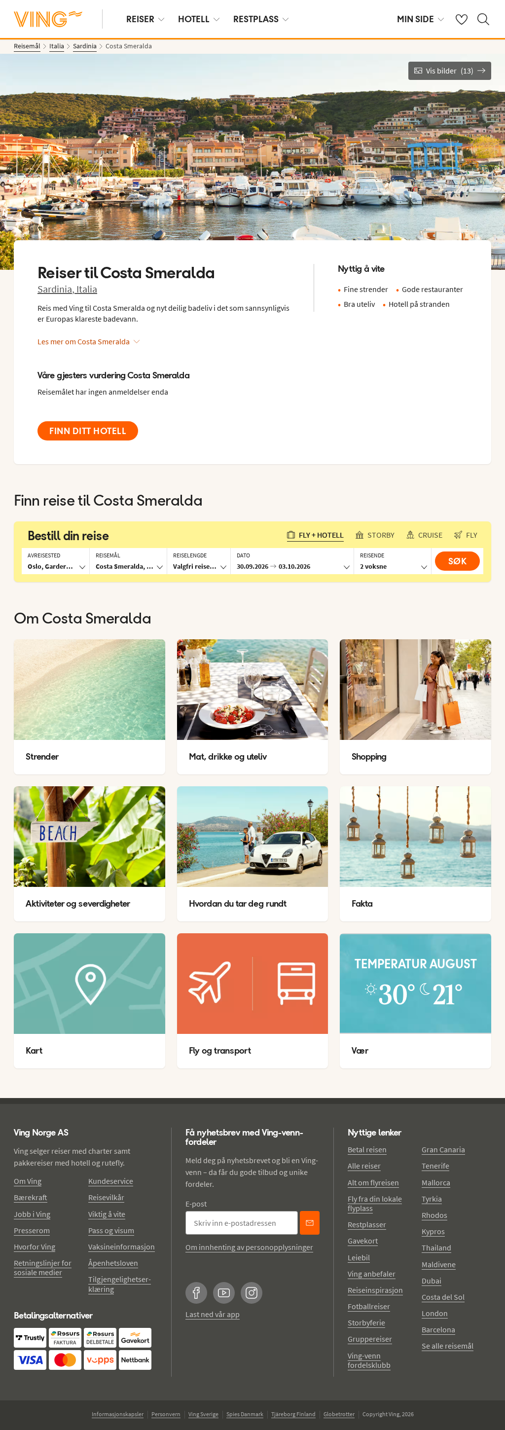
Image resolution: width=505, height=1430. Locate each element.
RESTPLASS (256, 19)
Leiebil (359, 1257)
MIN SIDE (415, 19)
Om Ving (27, 1181)
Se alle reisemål (447, 1346)
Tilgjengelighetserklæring (119, 1283)
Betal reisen (367, 1149)
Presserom (32, 1230)
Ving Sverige (203, 1414)
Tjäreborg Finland (293, 1414)
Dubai (431, 1280)
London (435, 1313)
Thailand (436, 1247)
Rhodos (434, 1215)
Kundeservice (110, 1181)
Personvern (165, 1414)
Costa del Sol (443, 1297)
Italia (86, 289)
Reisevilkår (106, 1197)
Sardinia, (56, 289)
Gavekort (363, 1241)
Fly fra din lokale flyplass (375, 1203)
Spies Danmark (244, 1414)
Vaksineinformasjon (121, 1246)
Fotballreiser (369, 1306)
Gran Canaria (443, 1149)
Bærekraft (30, 1197)
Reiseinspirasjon (375, 1290)
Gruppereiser (370, 1339)
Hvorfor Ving (34, 1246)
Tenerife (435, 1166)
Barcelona (438, 1329)
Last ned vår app (212, 1314)
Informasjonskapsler (118, 1414)
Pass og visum (111, 1230)
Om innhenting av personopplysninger (249, 1247)
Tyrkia (432, 1199)
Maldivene (439, 1264)
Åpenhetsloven (113, 1263)
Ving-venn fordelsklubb (369, 1360)
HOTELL (194, 19)
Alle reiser (364, 1166)
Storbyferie (366, 1322)
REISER (140, 19)
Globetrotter (339, 1414)
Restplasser (367, 1224)
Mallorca (436, 1182)
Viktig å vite (106, 1214)
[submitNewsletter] (310, 1223)
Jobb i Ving (32, 1214)
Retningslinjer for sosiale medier (43, 1267)
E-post (196, 1204)
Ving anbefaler (372, 1274)
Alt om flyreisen (373, 1182)
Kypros (433, 1231)
